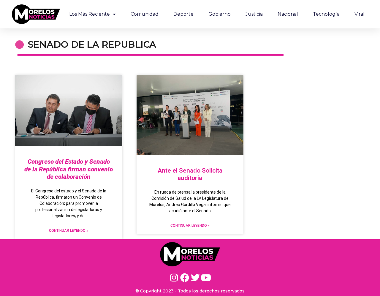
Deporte (183, 14)
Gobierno (219, 14)
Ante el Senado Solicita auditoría (190, 174)
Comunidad (145, 14)
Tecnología (326, 14)
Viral (359, 14)
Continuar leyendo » (68, 231)
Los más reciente (89, 14)
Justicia (254, 14)
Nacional (288, 14)
